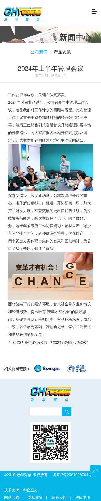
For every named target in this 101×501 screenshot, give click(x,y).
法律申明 (82, 497)
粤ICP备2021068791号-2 (74, 474)
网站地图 (11, 497)
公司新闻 (39, 52)
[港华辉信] (23, 13)
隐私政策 (35, 497)
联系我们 (59, 497)
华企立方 (30, 489)
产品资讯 (62, 52)
